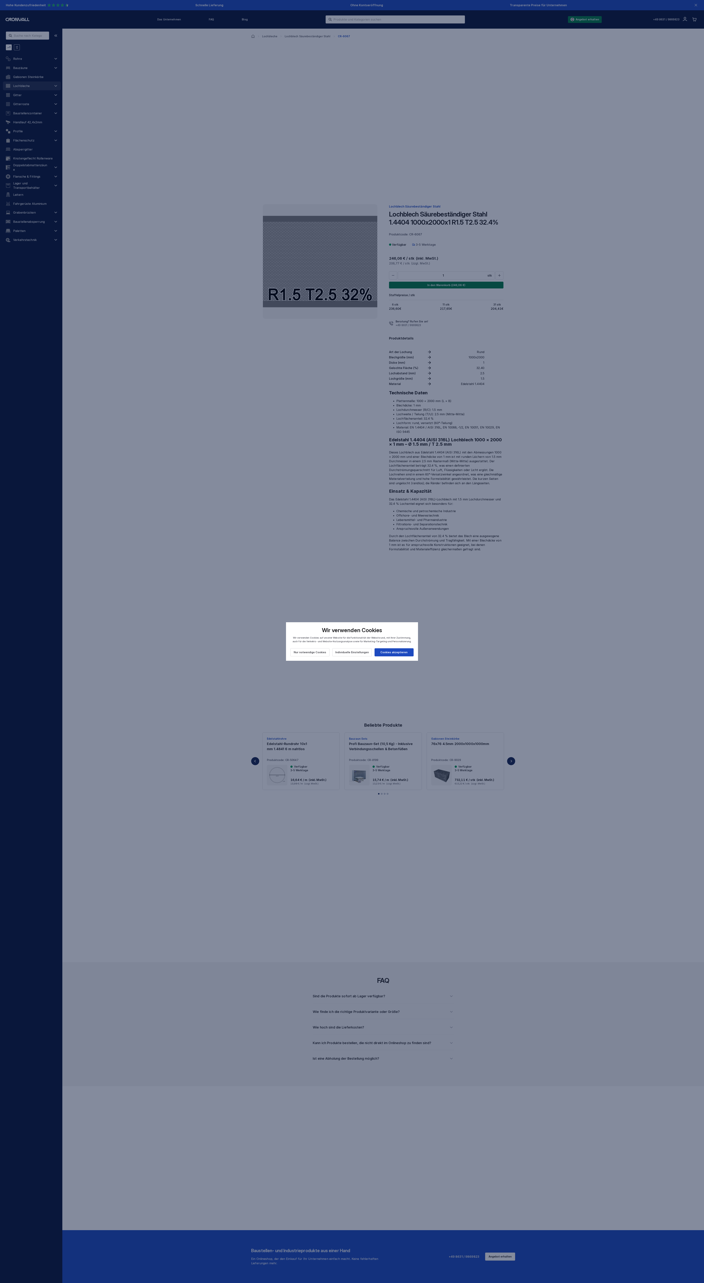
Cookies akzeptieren (394, 652)
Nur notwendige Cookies (310, 652)
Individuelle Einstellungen (352, 652)
